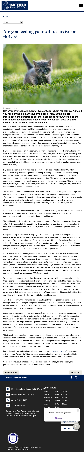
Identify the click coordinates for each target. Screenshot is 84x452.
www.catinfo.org (59, 351)
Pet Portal (69, 428)
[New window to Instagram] (76, 378)
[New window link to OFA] (14, 438)
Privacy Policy (12, 449)
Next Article (75, 372)
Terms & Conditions (23, 449)
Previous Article (11, 372)
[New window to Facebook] (71, 378)
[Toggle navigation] (81, 5)
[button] (76, 426)
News (7, 16)
